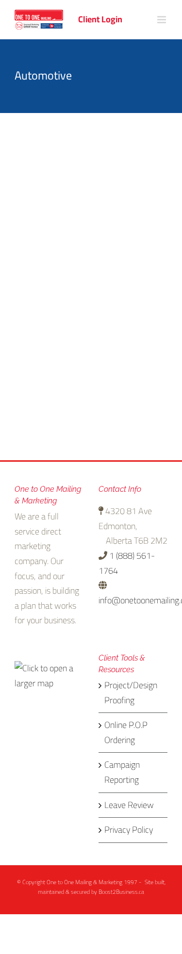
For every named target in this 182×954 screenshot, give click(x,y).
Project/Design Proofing (130, 693)
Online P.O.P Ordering (126, 732)
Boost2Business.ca (121, 891)
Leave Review (129, 805)
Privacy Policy (128, 830)
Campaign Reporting (122, 772)
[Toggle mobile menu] (162, 20)
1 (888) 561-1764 (127, 563)
